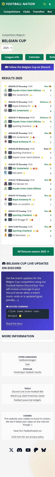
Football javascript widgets (27, 400)
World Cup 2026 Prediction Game (27, 395)
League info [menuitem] (12, 57)
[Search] (44, 4)
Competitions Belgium (13, 34)
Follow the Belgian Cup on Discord (29, 67)
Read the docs (14, 323)
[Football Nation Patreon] (36, 450)
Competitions (12, 11)
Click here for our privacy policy (27, 436)
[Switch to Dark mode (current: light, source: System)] (50, 4)
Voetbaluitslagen (27, 360)
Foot (27, 364)
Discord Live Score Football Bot (27, 391)
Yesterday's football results (27, 372)
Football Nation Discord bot (22, 285)
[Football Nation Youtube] (28, 450)
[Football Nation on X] (11, 450)
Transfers (38, 11)
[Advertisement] (27, 25)
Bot (50, 11)
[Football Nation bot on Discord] (19, 450)
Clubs (26, 11)
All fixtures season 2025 (32, 251)
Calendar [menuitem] (34, 57)
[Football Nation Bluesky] (43, 450)
